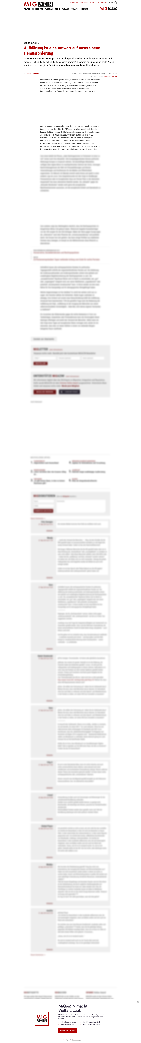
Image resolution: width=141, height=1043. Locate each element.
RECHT (57, 9)
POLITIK (27, 9)
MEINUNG (84, 9)
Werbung (104, 3)
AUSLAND (65, 9)
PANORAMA (49, 9)
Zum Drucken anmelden (110, 76)
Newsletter (74, 3)
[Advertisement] (70, 25)
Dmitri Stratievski (34, 73)
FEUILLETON (75, 9)
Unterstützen (94, 3)
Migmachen (83, 3)
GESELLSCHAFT (37, 9)
